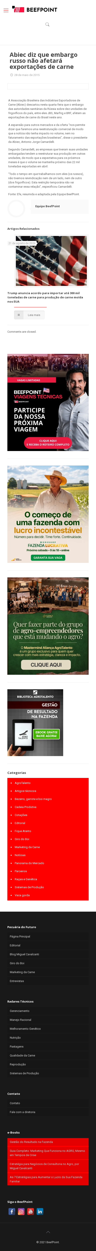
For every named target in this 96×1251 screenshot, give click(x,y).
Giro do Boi (22, 839)
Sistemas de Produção (29, 887)
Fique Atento (23, 831)
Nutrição (15, 1037)
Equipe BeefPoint (47, 206)
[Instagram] (21, 1211)
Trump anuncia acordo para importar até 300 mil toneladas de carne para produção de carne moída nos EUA (45, 297)
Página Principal (20, 936)
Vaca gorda (22, 895)
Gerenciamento (19, 1011)
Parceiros (21, 871)
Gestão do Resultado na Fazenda (31, 1142)
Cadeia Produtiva (25, 807)
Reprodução (18, 1064)
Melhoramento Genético (25, 1028)
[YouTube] (30, 1211)
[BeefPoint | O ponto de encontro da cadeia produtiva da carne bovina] (34, 9)
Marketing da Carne (27, 847)
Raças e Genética (26, 879)
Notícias (20, 855)
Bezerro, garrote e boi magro (33, 799)
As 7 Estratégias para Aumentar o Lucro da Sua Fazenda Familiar (46, 1179)
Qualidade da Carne (22, 1055)
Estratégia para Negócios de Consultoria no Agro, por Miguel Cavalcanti (44, 1166)
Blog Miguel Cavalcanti (24, 954)
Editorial (20, 823)
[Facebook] (11, 1211)
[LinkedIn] (40, 1211)
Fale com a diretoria (22, 1112)
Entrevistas (17, 981)
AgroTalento (23, 783)
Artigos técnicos (25, 791)
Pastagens (16, 1046)
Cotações (21, 815)
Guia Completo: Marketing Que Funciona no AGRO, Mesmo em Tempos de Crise (47, 1153)
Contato (15, 1103)
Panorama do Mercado (29, 863)
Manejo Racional (20, 1019)
